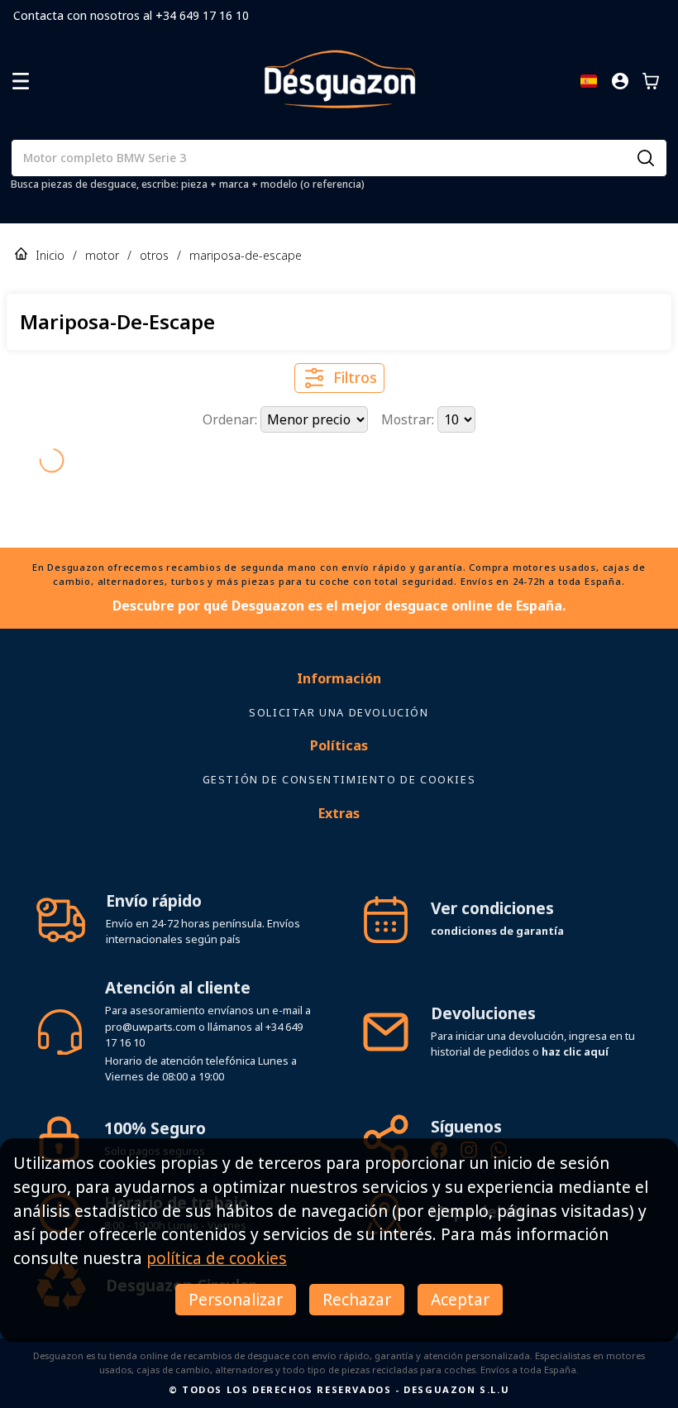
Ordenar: (231, 419)
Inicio (50, 255)
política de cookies (216, 1258)
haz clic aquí (575, 1022)
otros (154, 255)
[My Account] (620, 81)
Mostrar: (409, 419)
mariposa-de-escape (245, 255)
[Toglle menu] (21, 81)
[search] (646, 158)
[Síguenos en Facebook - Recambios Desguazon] (439, 1123)
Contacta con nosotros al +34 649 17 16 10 (131, 15)
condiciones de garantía (497, 901)
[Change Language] (589, 81)
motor (102, 255)
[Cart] (651, 81)
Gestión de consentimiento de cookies (339, 750)
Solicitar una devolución (338, 683)
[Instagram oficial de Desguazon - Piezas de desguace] (469, 1123)
